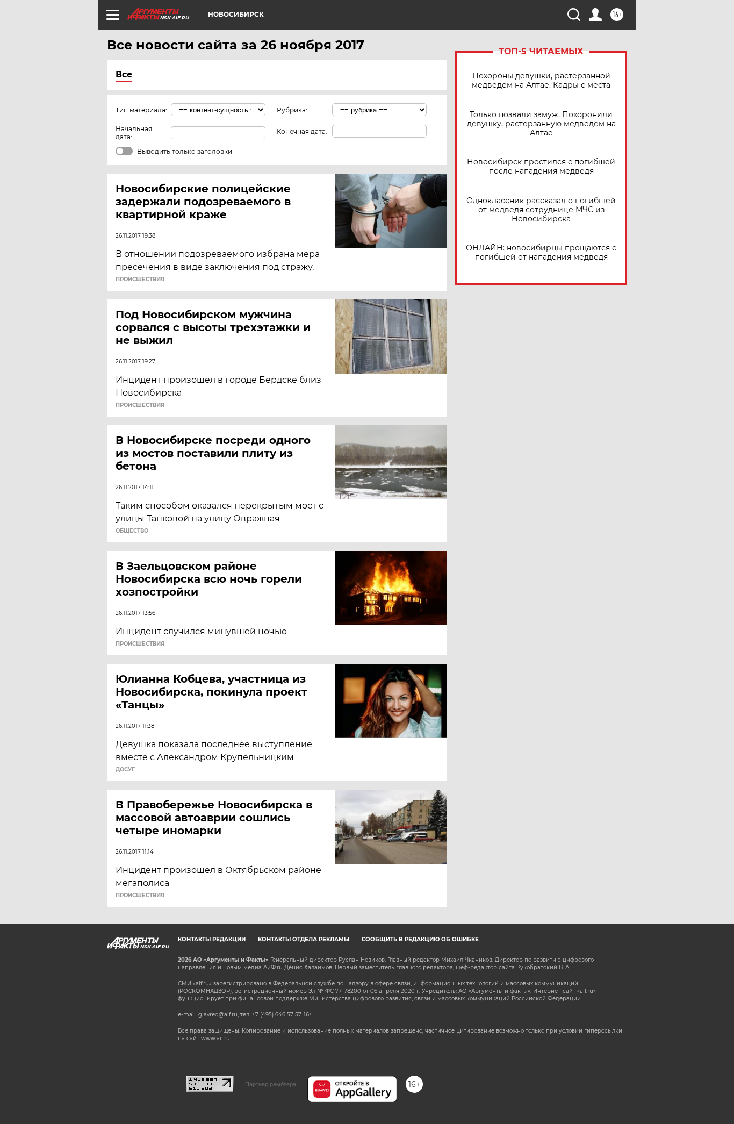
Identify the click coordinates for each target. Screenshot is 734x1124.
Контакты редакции (212, 939)
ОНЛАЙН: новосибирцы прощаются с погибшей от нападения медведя (541, 253)
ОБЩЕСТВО (132, 531)
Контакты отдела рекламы (303, 939)
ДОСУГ (125, 769)
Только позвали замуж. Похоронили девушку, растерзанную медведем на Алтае (541, 124)
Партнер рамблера (270, 1084)
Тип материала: (141, 110)
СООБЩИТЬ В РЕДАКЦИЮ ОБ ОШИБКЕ (420, 939)
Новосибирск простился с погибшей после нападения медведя (541, 166)
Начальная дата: (134, 133)
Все (124, 74)
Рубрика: (292, 110)
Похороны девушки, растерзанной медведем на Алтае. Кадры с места (541, 80)
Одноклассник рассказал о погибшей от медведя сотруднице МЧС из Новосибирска (541, 210)
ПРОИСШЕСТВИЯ (140, 279)
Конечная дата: (302, 131)
